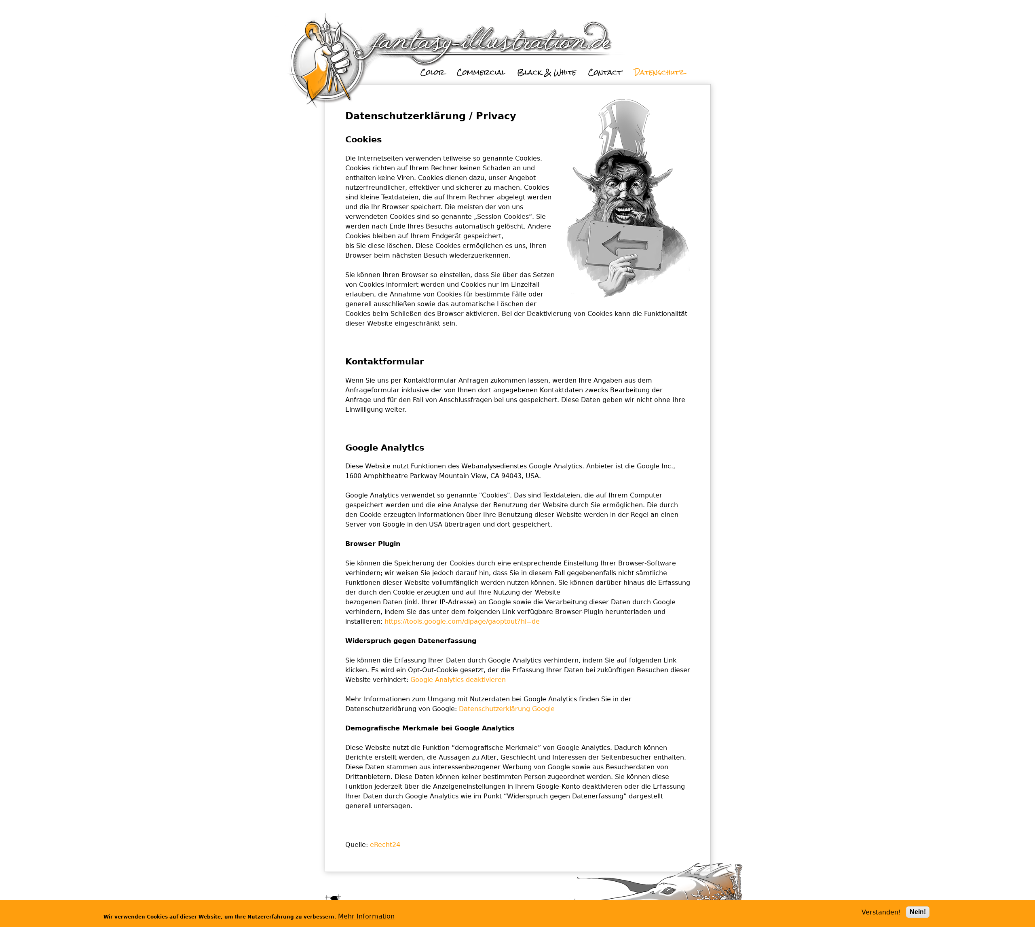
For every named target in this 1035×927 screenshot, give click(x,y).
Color (432, 72)
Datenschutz (659, 72)
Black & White (546, 72)
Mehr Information (366, 916)
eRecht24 (385, 845)
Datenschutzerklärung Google (507, 709)
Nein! (918, 911)
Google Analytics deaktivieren (458, 680)
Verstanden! (881, 912)
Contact (605, 72)
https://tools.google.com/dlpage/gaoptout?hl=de (462, 621)
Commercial (481, 72)
